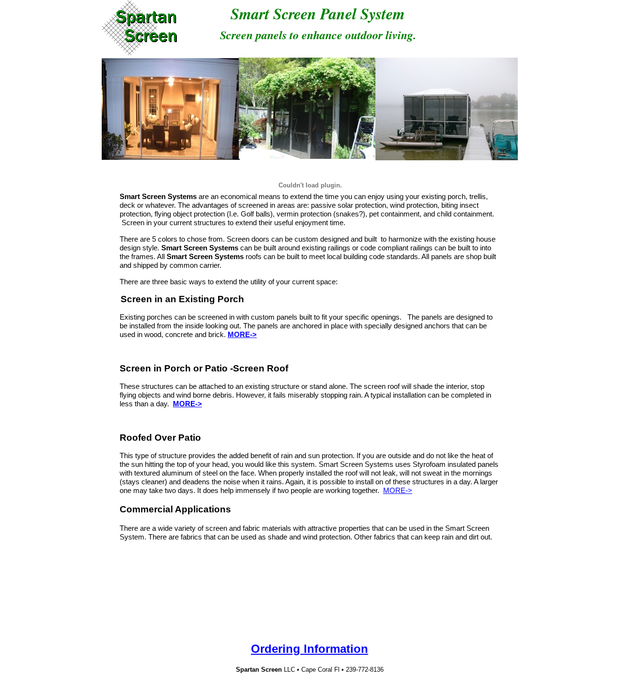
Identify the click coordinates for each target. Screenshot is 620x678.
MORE (239, 334)
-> (253, 334)
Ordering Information (309, 648)
